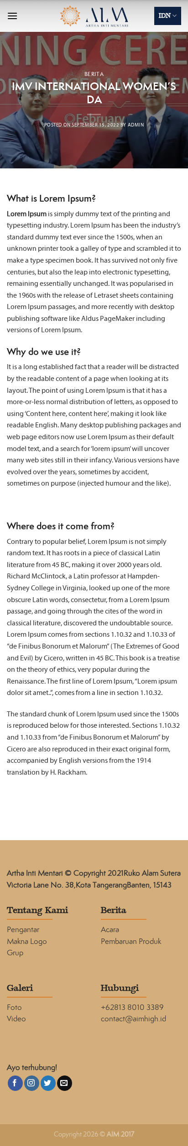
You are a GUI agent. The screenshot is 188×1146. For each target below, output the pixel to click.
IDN (165, 16)
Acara (110, 929)
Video (16, 1019)
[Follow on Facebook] (15, 1083)
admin (136, 125)
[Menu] (12, 16)
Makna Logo (27, 941)
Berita (94, 74)
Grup (15, 953)
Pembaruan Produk (131, 941)
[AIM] (94, 16)
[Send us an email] (64, 1083)
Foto (14, 1007)
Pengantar (23, 929)
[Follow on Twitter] (48, 1083)
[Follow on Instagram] (31, 1083)
